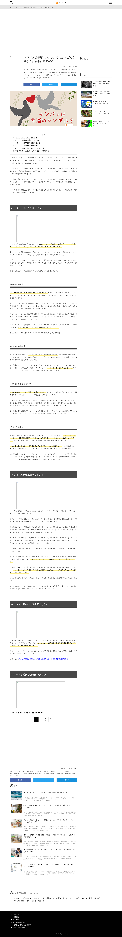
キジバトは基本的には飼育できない (28, 143)
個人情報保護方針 (19, 922)
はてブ (69, 84)
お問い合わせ (17, 914)
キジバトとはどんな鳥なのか (26, 137)
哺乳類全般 (50, 898)
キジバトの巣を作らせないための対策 (29, 148)
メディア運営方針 (19, 928)
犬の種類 (76, 898)
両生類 (65, 898)
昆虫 (27, 901)
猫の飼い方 (27, 898)
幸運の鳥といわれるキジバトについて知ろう (32, 151)
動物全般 (41, 901)
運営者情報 (16, 919)
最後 (51, 719)
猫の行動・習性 (19, 901)
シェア (31, 84)
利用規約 (16, 917)
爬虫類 (58, 898)
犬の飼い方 (17, 898)
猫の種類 (97, 898)
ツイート (50, 84)
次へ (46, 719)
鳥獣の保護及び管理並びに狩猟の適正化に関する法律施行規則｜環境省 (43, 659)
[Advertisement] (61, 26)
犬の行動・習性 (87, 898)
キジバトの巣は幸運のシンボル (27, 140)
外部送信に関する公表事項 (22, 925)
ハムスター (37, 898)
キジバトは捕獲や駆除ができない (28, 145)
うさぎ (34, 901)
